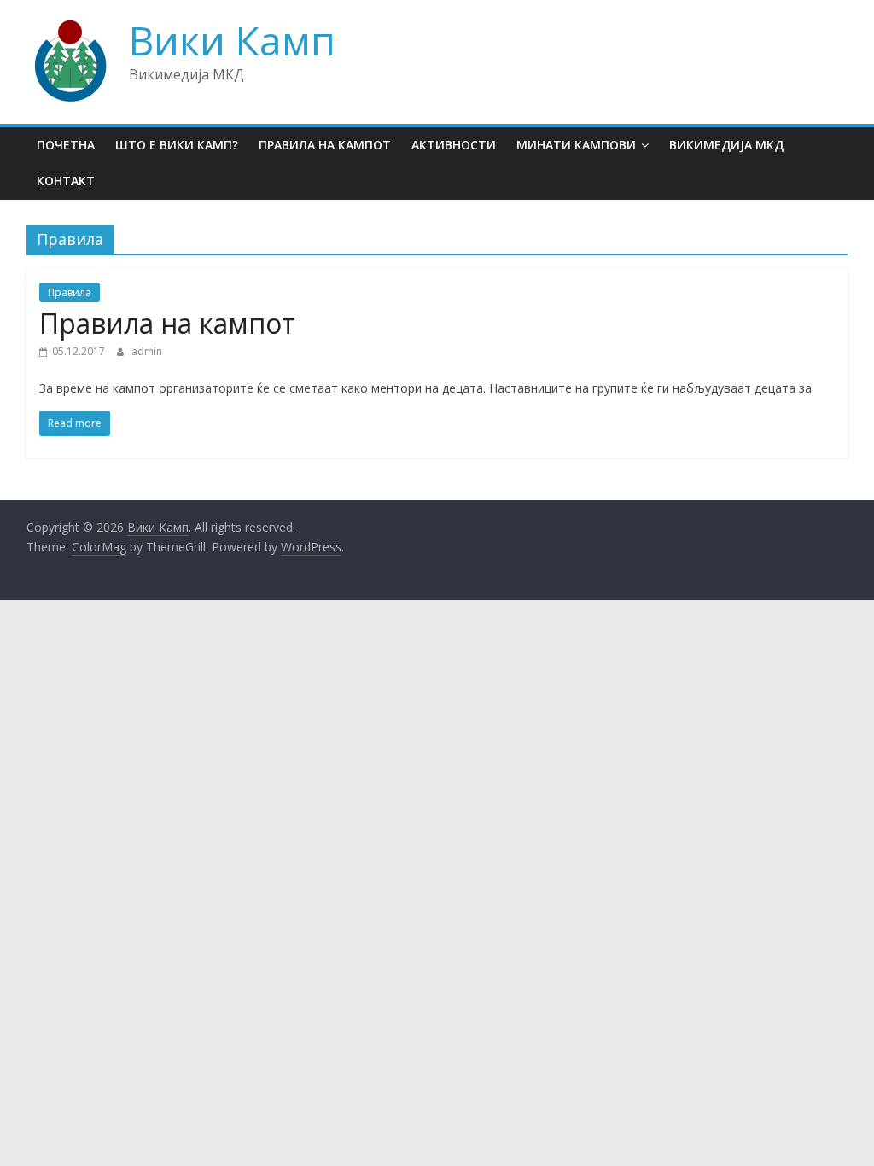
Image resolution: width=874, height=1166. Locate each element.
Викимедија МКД (726, 145)
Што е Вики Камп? (176, 145)
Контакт (66, 180)
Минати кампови (576, 145)
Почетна (66, 145)
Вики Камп (232, 40)
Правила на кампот (325, 145)
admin (146, 351)
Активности (453, 145)
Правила (69, 292)
